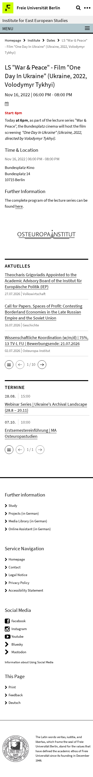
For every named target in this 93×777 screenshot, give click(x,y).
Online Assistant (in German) (30, 529)
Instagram (19, 628)
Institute (34, 40)
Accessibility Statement (26, 590)
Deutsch (15, 702)
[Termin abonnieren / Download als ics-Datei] (46, 103)
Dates (51, 40)
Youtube (17, 636)
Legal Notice (18, 574)
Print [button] (12, 687)
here (19, 206)
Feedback (16, 695)
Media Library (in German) (28, 521)
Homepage (13, 40)
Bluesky (17, 644)
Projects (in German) (24, 513)
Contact (15, 567)
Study (13, 505)
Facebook (18, 621)
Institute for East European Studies (35, 20)
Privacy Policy (19, 582)
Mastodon (18, 652)
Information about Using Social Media (29, 662)
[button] (9, 364)
